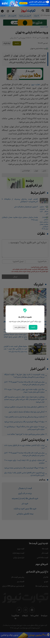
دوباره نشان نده (20, 327)
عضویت (33, 327)
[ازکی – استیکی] (25, 3)
